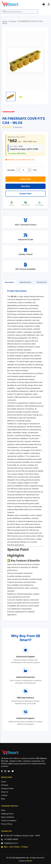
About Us (4, 792)
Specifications (25, 282)
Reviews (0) (41, 282)
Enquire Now (25, 194)
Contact (4, 795)
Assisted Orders (7, 788)
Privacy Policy (6, 824)
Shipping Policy (7, 814)
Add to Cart (25, 179)
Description (9, 282)
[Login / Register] (49, 4)
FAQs (3, 810)
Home (4, 21)
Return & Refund (7, 817)
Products (12, 21)
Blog (3, 799)
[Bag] (44, 4)
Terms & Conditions (8, 821)
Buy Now (25, 186)
